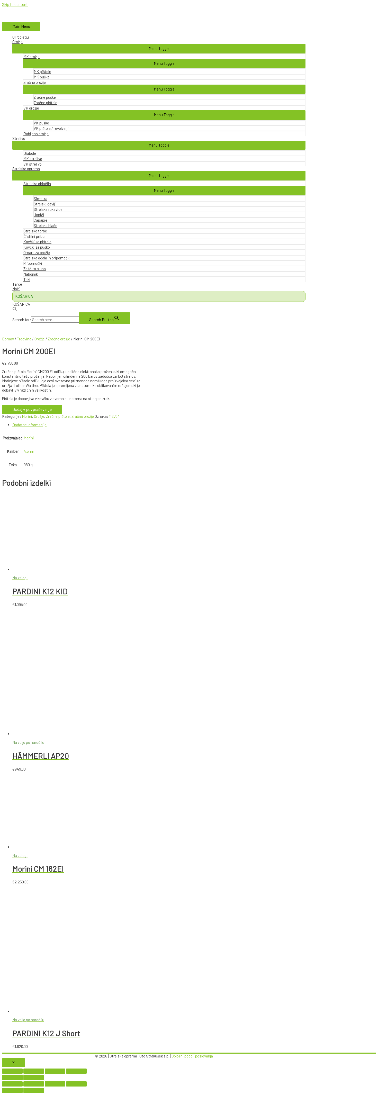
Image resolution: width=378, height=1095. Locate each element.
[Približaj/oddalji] (76, 1071)
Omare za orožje (36, 252)
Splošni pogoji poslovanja (192, 1056)
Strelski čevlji (45, 204)
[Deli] (33, 1071)
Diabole (29, 153)
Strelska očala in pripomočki (46, 258)
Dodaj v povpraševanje (32, 409)
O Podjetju (20, 37)
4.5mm (29, 451)
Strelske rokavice (48, 209)
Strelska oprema (26, 168)
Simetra (40, 198)
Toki (26, 279)
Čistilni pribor (34, 236)
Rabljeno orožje (36, 133)
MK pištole (42, 71)
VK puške (41, 123)
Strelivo (18, 138)
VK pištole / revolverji (51, 128)
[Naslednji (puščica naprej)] (33, 1077)
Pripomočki (32, 263)
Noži (16, 288)
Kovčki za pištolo (37, 241)
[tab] (158, 424)
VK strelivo (32, 164)
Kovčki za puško (36, 247)
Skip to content (15, 4)
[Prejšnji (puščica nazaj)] (12, 1077)
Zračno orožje (34, 82)
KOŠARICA (21, 304)
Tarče (17, 284)
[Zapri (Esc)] (12, 1071)
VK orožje (31, 108)
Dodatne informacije (29, 424)
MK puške (42, 77)
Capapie (40, 220)
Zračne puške (45, 97)
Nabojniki (31, 274)
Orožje (17, 41)
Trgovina (24, 339)
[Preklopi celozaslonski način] (55, 1071)
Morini (27, 416)
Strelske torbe (35, 231)
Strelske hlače (45, 225)
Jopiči (39, 214)
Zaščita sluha (34, 268)
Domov (8, 339)
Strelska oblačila (37, 183)
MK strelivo (32, 158)
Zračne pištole (45, 102)
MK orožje (31, 56)
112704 (114, 416)
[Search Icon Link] (158, 309)
